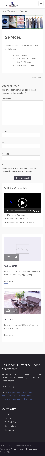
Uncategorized (13, 11)
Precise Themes (7, 452)
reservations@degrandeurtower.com (17, 399)
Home (7, 414)
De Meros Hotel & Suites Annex (20, 222)
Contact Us (9, 430)
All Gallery (10, 319)
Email (4, 142)
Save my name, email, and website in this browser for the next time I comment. (19, 170)
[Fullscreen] (37, 211)
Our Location (11, 265)
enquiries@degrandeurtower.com (16, 396)
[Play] (7, 211)
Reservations (10, 426)
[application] (22, 203)
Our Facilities (10, 422)
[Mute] (34, 211)
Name (4, 131)
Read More (8, 282)
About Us (9, 418)
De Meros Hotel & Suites (17, 219)
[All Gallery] (22, 302)
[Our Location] (22, 249)
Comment (6, 99)
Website (5, 154)
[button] (22, 203)
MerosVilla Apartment (16, 215)
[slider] (20, 210)
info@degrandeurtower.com (20, 393)
